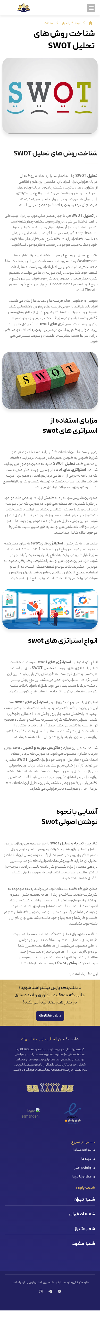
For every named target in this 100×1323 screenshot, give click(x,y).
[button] (91, 8)
